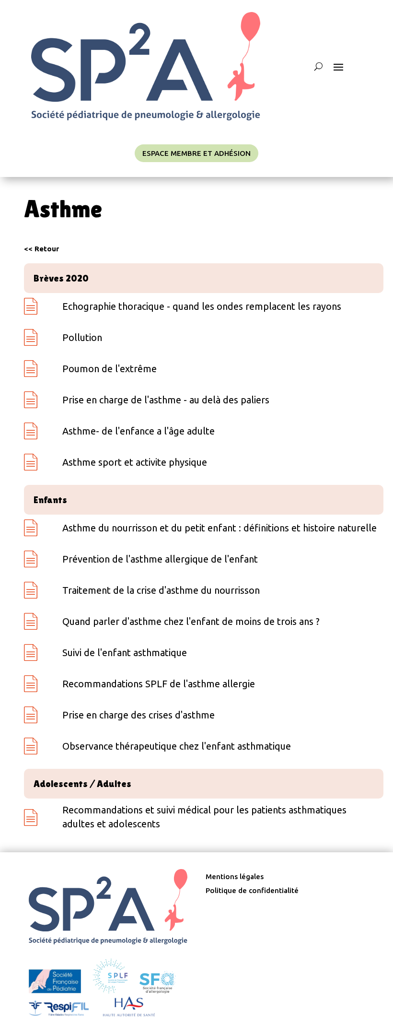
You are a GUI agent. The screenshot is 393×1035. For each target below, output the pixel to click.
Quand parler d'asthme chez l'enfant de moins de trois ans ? (191, 621)
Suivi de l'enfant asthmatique (124, 652)
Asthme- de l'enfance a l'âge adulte (138, 430)
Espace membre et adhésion (196, 153)
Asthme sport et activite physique (134, 462)
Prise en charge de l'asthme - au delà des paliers (165, 399)
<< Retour (41, 249)
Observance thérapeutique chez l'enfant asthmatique (176, 746)
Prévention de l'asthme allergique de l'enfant (160, 559)
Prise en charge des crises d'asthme (138, 714)
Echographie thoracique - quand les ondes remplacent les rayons (201, 306)
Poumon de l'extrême (109, 368)
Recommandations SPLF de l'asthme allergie (158, 683)
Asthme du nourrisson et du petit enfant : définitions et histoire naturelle (219, 527)
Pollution (82, 337)
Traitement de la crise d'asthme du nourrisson (161, 590)
